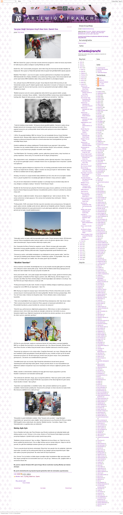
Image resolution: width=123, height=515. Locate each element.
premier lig (100, 154)
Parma (99, 300)
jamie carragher (101, 406)
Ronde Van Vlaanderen (103, 175)
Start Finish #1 (84, 191)
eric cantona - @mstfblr (89, 32)
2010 (81, 254)
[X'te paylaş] (26, 474)
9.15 (100, 78)
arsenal (99, 196)
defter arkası (100, 205)
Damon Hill (100, 277)
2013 (81, 248)
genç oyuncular (101, 386)
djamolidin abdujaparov (103, 361)
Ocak (82, 241)
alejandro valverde (102, 317)
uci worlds (99, 258)
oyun (98, 442)
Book (98, 165)
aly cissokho (100, 328)
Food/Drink (100, 118)
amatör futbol (100, 222)
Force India (100, 284)
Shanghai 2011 (101, 149)
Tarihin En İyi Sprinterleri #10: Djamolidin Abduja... (86, 144)
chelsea (99, 200)
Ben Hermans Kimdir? (86, 166)
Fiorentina (99, 283)
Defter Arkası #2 (85, 189)
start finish (99, 126)
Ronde (99, 194)
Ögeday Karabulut (103, 82)
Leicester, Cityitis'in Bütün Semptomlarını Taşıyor (87, 222)
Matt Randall (100, 295)
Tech (98, 135)
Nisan (82, 80)
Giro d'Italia (100, 121)
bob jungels (100, 342)
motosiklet (99, 431)
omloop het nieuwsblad (103, 437)
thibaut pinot (100, 477)
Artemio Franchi (4, 513)
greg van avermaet (102, 207)
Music (98, 102)
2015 (81, 244)
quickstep (99, 155)
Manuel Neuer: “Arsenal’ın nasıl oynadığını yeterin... (86, 186)
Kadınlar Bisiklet (101, 294)
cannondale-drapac (102, 345)
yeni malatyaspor (101, 496)
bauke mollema (101, 336)
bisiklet (99, 112)
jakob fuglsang (101, 404)
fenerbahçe (100, 373)
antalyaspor (100, 331)
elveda (99, 368)
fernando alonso (101, 232)
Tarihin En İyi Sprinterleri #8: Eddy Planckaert (86, 119)
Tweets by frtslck (82, 43)
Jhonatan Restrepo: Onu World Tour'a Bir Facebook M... (86, 179)
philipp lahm (100, 451)
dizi (98, 359)
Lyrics (98, 124)
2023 (81, 64)
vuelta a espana (101, 147)
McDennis (101, 80)
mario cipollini (100, 428)
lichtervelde (100, 423)
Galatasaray (100, 93)
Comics (99, 133)
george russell (100, 389)
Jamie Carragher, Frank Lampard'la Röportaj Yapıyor (86, 236)
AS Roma (99, 269)
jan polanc (99, 407)
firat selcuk (21, 32)
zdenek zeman (101, 504)
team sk (99, 476)
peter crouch (100, 449)
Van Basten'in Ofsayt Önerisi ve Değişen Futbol (86, 231)
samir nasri (100, 460)
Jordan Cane (100, 292)
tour (98, 132)
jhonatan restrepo (101, 410)
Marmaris (99, 116)
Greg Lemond (100, 291)
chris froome (100, 186)
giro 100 (99, 235)
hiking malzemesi (101, 400)
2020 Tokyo (100, 264)
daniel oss (32, 476)
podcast (99, 161)
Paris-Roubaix (100, 166)
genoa (98, 384)
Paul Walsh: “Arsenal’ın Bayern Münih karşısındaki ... (86, 174)
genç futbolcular (101, 233)
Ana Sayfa (42, 488)
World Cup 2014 (101, 221)
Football (99, 91)
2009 (81, 255)
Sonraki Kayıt (17, 488)
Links (98, 119)
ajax (98, 312)
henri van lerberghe (102, 392)
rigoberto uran (100, 454)
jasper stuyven (100, 409)
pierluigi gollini (101, 452)
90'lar (98, 266)
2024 (81, 62)
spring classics (101, 157)
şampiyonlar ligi (101, 261)
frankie (99, 381)
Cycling (26, 476)
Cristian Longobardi (102, 273)
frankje (99, 382)
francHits (99, 71)
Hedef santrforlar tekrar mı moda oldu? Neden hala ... (86, 200)
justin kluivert (100, 412)
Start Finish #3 (84, 96)
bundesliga (100, 344)
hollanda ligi (100, 403)
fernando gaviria (101, 169)
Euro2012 (99, 172)
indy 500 (99, 236)
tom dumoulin (100, 193)
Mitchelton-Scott (101, 297)
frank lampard (100, 379)
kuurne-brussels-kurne (102, 417)
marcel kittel (100, 171)
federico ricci (100, 372)
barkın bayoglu (101, 334)
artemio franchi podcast (103, 182)
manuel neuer (100, 426)
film (98, 376)
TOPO (121, 513)
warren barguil (100, 213)
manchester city (101, 241)
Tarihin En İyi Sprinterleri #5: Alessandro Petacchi (86, 104)
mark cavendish (101, 210)
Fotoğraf (99, 288)
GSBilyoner (100, 141)
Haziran (83, 77)
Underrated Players (102, 72)
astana (99, 185)
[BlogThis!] (25, 474)
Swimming (99, 127)
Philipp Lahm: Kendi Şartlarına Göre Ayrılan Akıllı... (86, 211)
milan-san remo (101, 247)
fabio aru (99, 188)
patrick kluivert (100, 443)
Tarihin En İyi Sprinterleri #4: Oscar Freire (85, 87)
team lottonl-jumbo (101, 474)
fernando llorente (101, 375)
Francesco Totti (101, 289)
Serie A (99, 180)
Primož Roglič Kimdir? (86, 154)
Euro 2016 (99, 151)
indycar (99, 238)
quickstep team (101, 211)
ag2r (98, 309)
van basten (100, 488)
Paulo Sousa (100, 302)
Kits (98, 113)
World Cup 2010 (101, 110)
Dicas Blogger (17, 513)
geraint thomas (101, 390)
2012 (81, 250)
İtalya (98, 505)
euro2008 (99, 123)
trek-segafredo (100, 482)
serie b (99, 465)
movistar (99, 432)
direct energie (100, 358)
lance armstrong (101, 420)
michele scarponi (101, 245)
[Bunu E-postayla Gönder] (23, 474)
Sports (38, 476)
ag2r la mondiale (101, 311)
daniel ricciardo (101, 203)
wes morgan (100, 491)
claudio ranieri (100, 202)
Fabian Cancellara (101, 281)
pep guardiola (100, 446)
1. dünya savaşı (101, 263)
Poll (98, 174)
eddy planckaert (101, 367)
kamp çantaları (101, 414)
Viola (98, 95)
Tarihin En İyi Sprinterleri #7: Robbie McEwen (85, 114)
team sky (99, 189)
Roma (98, 305)
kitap (98, 239)
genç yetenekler (101, 387)
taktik (98, 256)
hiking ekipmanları (101, 393)
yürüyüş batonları (101, 501)
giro (98, 140)
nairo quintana (100, 250)
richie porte (100, 253)
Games (99, 109)
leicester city (100, 208)
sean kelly (99, 463)
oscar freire (100, 440)
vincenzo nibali (101, 259)
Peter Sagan (100, 160)
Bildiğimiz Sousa (85, 182)
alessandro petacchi (102, 320)
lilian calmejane (101, 424)
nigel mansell (100, 434)
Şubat (82, 84)
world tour (99, 493)
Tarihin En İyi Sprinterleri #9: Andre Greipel (85, 135)
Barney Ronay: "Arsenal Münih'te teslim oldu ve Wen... (86, 169)
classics (99, 152)
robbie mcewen (101, 456)
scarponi (99, 462)
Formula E (99, 286)
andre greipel (100, 224)
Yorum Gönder (26, 483)
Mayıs (82, 78)
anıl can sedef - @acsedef (92, 34)
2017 (81, 67)
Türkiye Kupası (101, 306)
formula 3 (99, 378)
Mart (82, 82)
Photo (98, 96)
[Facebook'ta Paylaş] (28, 474)
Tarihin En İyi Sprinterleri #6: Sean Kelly (86, 109)
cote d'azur (100, 353)
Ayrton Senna (100, 270)
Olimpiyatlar (100, 298)
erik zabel (99, 370)
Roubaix (99, 179)
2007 (81, 259)
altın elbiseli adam (101, 326)
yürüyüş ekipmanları (102, 502)
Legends (99, 138)
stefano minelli (100, 470)
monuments (100, 249)
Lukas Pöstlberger (101, 216)
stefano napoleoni (101, 471)
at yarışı (99, 225)
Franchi (99, 99)
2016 (81, 243)
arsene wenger (101, 197)
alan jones (99, 316)
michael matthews (101, 242)
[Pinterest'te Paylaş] (30, 474)
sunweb (99, 255)
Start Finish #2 (84, 164)
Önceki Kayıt (68, 488)
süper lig (99, 473)
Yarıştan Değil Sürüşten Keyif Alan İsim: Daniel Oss (86, 157)
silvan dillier (100, 466)
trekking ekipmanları (102, 484)
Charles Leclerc (101, 272)
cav (98, 347)
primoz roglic (100, 252)
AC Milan (99, 267)
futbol (98, 137)
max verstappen (101, 429)
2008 (81, 257)
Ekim (82, 69)
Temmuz (83, 75)
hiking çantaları (101, 401)
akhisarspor (100, 314)
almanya (99, 325)
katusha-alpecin (101, 415)
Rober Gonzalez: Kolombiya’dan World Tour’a (85, 195)
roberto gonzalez (101, 457)
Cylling (99, 275)
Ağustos (83, 73)
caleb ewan (100, 228)
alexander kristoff (101, 323)
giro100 (99, 143)
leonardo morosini (101, 421)
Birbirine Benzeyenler (102, 69)
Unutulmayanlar (101, 67)
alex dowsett (100, 322)
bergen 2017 (100, 339)
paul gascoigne (101, 445)
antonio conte (100, 333)
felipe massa (100, 230)
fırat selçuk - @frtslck (91, 31)
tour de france (100, 129)
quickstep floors (101, 163)
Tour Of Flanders (101, 219)
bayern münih (100, 199)
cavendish (99, 348)
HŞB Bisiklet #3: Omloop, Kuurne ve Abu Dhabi (86, 92)
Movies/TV (99, 107)
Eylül (82, 71)
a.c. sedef (101, 83)
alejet (98, 319)
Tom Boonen (100, 168)
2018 (81, 66)
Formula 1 (99, 115)
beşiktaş (99, 340)
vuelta (98, 490)
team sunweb (100, 191)
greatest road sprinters (102, 144)
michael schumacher (102, 244)
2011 (81, 252)
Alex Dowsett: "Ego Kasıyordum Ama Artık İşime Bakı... (86, 99)
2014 (81, 246)
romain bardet (100, 459)
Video (98, 101)
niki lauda (99, 435)
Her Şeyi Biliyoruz (101, 214)
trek (98, 481)
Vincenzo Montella (101, 308)
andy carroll (100, 329)
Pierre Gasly (100, 303)
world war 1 (100, 495)
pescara (99, 448)
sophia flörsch (100, 468)
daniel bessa (100, 354)
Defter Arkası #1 (85, 239)
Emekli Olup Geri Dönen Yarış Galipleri (85, 130)
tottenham (99, 479)
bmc (22, 476)
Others (99, 104)
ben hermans (100, 337)
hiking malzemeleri (102, 398)
